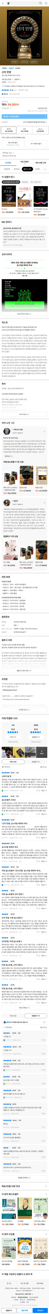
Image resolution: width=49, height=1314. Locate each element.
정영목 (16, 79)
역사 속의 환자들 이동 (9, 1253)
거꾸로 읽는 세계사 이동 (41, 1213)
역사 (11, 584)
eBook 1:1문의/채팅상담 (23, 1291)
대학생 (20, 590)
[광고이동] (40, 3)
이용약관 (13, 1297)
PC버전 (16, 1300)
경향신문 (23, 609)
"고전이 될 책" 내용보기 (24, 781)
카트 (46, 3)
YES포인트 (5, 108)
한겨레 (22, 606)
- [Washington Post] (9, 690)
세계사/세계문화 (20, 584)
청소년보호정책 (33, 1297)
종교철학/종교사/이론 (30, 587)
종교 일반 (18, 587)
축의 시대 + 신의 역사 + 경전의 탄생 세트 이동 (10, 482)
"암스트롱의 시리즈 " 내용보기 (24, 805)
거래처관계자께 (30, 1300)
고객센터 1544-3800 (11, 1288)
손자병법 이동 (25, 1213)
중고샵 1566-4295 (38, 1288)
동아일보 (23, 603)
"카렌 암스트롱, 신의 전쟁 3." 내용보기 (24, 994)
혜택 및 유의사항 (13, 742)
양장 (15, 625)
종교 (11, 587)
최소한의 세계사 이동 (9, 1213)
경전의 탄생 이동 (26, 479)
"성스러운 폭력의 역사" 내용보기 (24, 852)
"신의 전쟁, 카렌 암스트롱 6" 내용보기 (24, 923)
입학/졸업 (13, 590)
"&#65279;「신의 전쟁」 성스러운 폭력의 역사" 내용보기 (24, 829)
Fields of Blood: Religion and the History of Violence (25, 86)
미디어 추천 (14, 600)
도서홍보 (22, 1302)
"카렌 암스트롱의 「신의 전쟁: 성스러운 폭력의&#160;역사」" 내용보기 (24, 876)
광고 (28, 1302)
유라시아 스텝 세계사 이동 (41, 1253)
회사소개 (22, 1300)
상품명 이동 (9, 200)
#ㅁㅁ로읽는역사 (36, 182)
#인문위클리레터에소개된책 (11, 182)
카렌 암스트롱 (6, 79)
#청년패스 (25, 182)
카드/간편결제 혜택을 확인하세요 (34, 122)
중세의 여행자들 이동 (25, 1253)
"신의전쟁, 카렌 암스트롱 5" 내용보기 (24, 946)
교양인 (4, 82)
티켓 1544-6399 (25, 1288)
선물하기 (5, 590)
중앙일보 (23, 600)
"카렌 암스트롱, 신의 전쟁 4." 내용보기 (24, 970)
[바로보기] (7, 752)
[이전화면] (3, 3)
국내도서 (5, 600)
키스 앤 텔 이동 (10, 554)
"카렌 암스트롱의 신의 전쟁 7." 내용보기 (24, 899)
